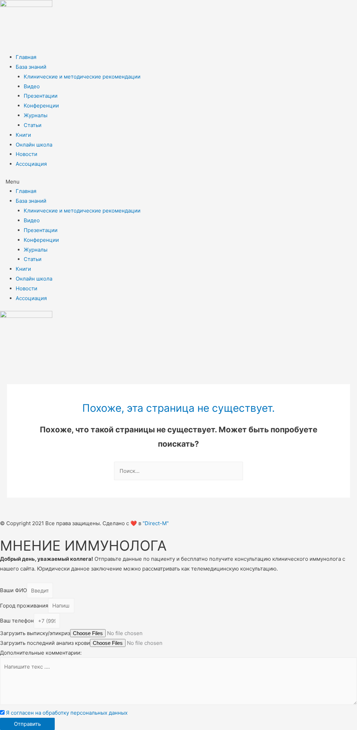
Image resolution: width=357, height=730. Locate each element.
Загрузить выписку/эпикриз (35, 633)
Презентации (41, 95)
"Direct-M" (156, 523)
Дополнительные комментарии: (41, 652)
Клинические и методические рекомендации (82, 76)
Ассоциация (31, 164)
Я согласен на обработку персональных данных (67, 712)
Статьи (32, 125)
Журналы (35, 115)
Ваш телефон (17, 621)
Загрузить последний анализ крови (45, 643)
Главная (26, 57)
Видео (32, 86)
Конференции (41, 105)
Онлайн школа (34, 144)
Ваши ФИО (13, 590)
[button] (178, 182)
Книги (23, 135)
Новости (26, 154)
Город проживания (24, 605)
